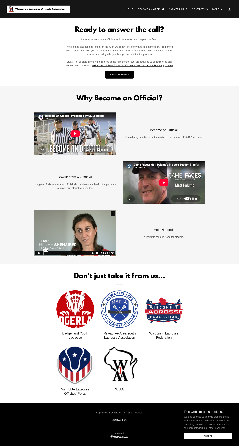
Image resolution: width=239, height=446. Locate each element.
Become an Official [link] (151, 9)
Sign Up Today (119, 74)
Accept (208, 436)
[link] (38, 8)
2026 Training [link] (178, 9)
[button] (217, 9)
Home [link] (129, 9)
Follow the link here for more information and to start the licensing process (132, 65)
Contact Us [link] (200, 9)
